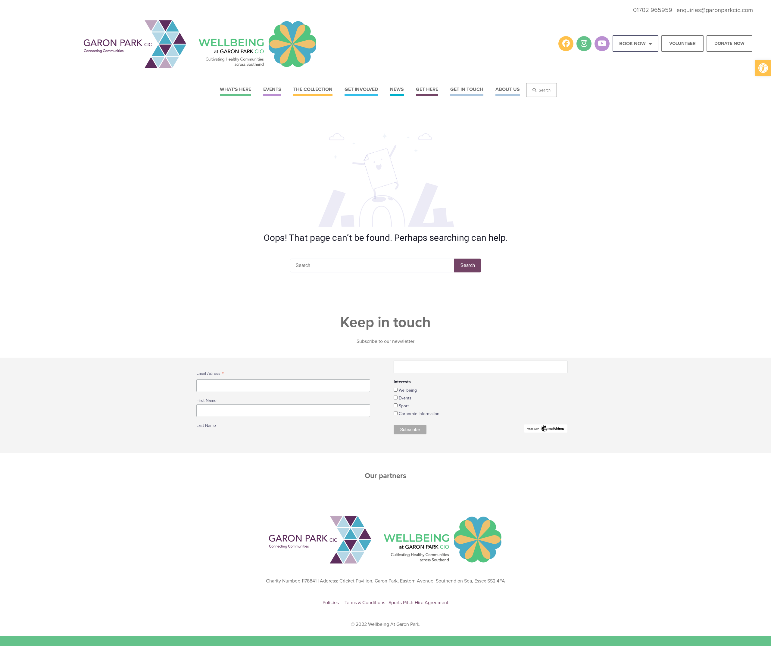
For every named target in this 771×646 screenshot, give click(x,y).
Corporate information (419, 414)
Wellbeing (408, 390)
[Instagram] (584, 43)
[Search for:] (372, 265)
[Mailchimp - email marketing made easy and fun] (545, 428)
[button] (763, 68)
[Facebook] (565, 43)
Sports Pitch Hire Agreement (418, 602)
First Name (206, 400)
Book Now (632, 43)
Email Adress (210, 373)
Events (405, 398)
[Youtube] (602, 43)
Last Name (206, 425)
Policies (332, 602)
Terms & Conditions (365, 602)
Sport (404, 406)
